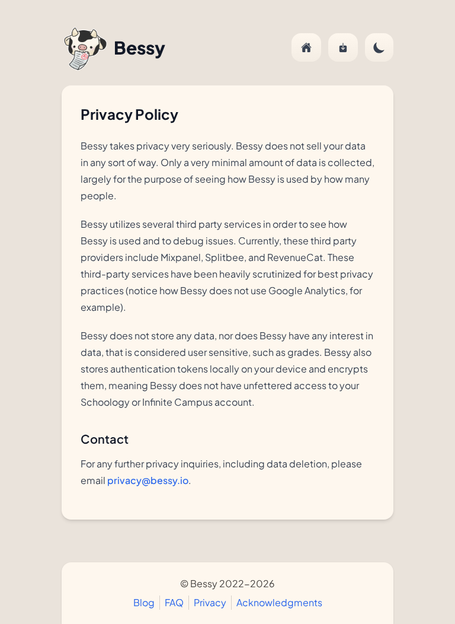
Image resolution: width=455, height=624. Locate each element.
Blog (144, 602)
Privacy (210, 602)
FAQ (174, 602)
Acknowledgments (279, 602)
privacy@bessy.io (147, 480)
